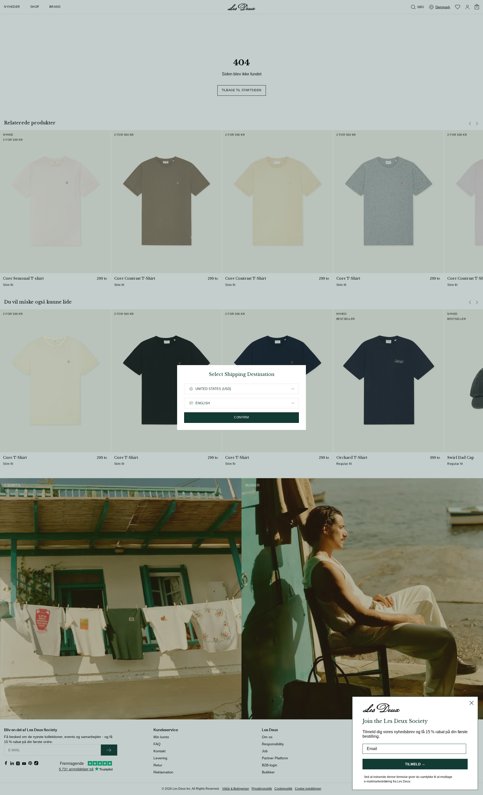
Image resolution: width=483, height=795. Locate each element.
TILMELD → (415, 764)
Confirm (241, 417)
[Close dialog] (471, 703)
